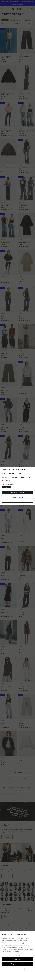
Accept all (17, 959)
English (6, 487)
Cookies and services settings (17, 968)
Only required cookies (17, 964)
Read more (17, 955)
